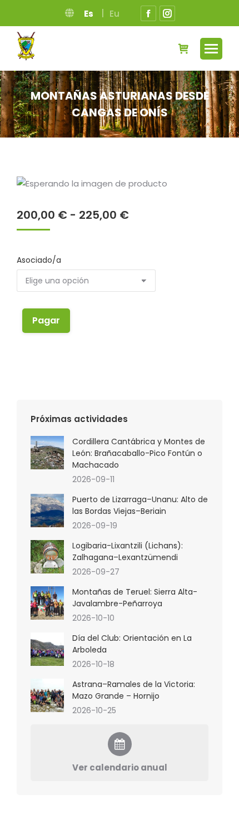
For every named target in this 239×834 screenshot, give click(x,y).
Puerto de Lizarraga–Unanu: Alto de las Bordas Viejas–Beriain (140, 505)
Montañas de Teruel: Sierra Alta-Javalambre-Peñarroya (134, 597)
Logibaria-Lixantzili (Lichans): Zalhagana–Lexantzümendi (127, 551)
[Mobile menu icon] (211, 49)
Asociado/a (39, 260)
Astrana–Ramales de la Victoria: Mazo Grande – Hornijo (133, 690)
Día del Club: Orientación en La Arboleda (132, 643)
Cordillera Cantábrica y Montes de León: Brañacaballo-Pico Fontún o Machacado (138, 453)
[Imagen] (47, 452)
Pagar (46, 320)
